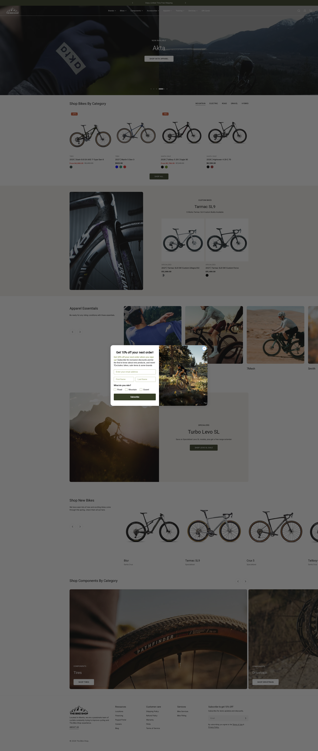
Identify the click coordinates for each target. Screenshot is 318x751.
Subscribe (134, 397)
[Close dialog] (204, 348)
